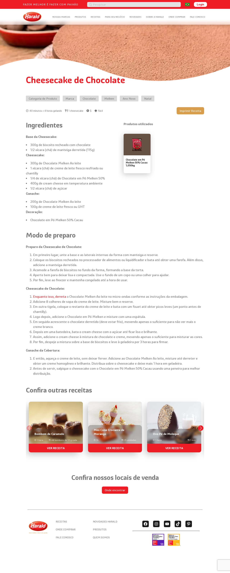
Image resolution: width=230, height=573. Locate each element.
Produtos (80, 16)
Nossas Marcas (61, 16)
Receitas (95, 16)
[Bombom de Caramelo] (56, 425)
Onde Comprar (177, 16)
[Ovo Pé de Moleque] (174, 425)
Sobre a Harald (155, 16)
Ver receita (56, 448)
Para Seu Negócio (115, 16)
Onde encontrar (115, 490)
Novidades (135, 16)
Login (200, 4)
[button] (200, 428)
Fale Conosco (197, 16)
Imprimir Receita (190, 111)
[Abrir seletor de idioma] (187, 4)
